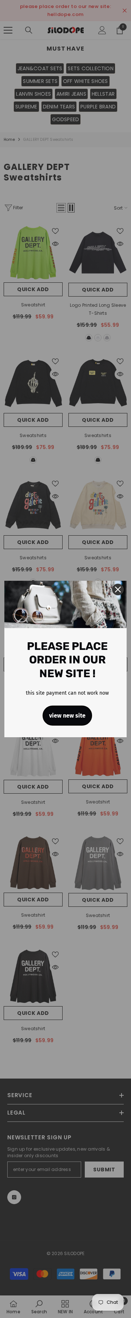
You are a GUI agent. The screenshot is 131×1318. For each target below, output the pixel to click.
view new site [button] (67, 715)
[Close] (118, 589)
